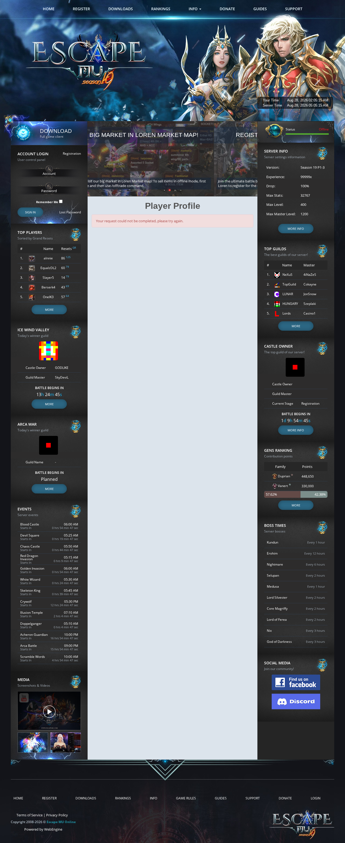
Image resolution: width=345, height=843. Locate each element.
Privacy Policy (57, 815)
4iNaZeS (309, 274)
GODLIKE (61, 367)
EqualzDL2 (48, 268)
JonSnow (309, 294)
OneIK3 (48, 297)
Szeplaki (309, 303)
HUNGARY (290, 303)
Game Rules (186, 798)
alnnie (48, 258)
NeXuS (287, 274)
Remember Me (47, 201)
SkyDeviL (61, 377)
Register (81, 8)
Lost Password (70, 212)
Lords (286, 313)
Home (48, 8)
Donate (227, 8)
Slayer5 (48, 277)
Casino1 (309, 313)
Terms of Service (29, 815)
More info (296, 229)
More (49, 310)
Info (194, 8)
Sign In (30, 212)
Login (315, 798)
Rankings (160, 8)
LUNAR (287, 294)
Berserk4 (48, 287)
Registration (72, 153)
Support (293, 8)
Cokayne (309, 284)
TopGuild (289, 284)
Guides (260, 8)
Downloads (120, 8)
